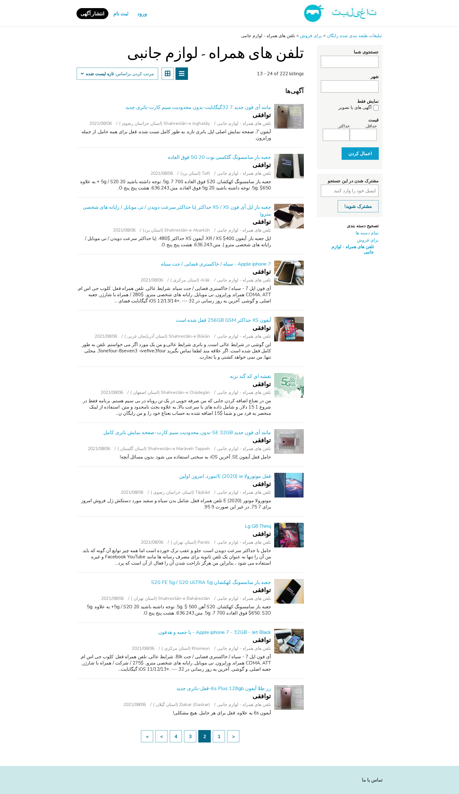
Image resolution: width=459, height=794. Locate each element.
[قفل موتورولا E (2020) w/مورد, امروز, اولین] (289, 485)
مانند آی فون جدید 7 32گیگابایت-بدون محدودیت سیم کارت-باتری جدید (198, 107)
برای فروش (368, 240)
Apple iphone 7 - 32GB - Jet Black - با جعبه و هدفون (214, 632)
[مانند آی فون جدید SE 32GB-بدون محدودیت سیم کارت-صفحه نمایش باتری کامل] (289, 441)
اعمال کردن (360, 153)
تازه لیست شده (99, 74)
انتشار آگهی (92, 13)
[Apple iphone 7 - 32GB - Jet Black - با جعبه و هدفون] (289, 641)
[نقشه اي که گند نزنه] (289, 385)
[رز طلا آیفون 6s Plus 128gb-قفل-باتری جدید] (289, 697)
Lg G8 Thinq (258, 526)
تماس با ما (372, 780)
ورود (142, 13)
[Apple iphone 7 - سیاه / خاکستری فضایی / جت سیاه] (289, 273)
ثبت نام (120, 13)
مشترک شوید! (358, 206)
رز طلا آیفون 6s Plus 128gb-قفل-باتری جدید (223, 688)
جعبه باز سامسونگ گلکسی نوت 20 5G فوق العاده (219, 157)
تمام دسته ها (367, 233)
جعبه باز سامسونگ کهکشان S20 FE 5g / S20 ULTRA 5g (211, 582)
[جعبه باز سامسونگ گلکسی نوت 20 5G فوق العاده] (289, 166)
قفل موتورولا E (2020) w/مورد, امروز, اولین (225, 476)
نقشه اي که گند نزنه (250, 376)
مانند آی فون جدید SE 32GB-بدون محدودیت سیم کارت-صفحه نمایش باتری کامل (187, 432)
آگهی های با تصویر (355, 107)
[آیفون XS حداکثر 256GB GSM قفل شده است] (289, 329)
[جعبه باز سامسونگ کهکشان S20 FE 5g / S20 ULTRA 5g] (289, 591)
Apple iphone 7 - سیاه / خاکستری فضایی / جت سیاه (216, 264)
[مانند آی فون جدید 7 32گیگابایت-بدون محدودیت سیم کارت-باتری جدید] (289, 116)
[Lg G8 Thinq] (289, 535)
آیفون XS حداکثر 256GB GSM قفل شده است (223, 320)
